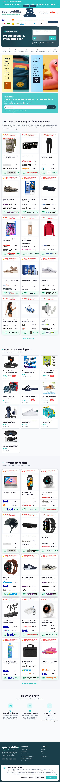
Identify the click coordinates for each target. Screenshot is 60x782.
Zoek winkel (52, 22)
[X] (7, 759)
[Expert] (45, 23)
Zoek (52, 38)
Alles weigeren (40, 777)
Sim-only (29, 12)
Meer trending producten (29, 683)
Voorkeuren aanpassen (27, 777)
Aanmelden (51, 107)
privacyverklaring (22, 110)
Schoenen (24, 751)
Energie (33, 6)
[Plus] (17, 23)
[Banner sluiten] (58, 5)
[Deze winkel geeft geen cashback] (37, 19)
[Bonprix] (31, 23)
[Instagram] (10, 759)
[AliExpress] (27, 23)
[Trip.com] (31, 20)
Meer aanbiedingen (29, 338)
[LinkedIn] (14, 759)
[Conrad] (36, 23)
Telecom (30, 9)
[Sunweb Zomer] (45, 20)
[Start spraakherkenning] (34, 38)
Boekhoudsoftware (30, 15)
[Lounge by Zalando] (40, 23)
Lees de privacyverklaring (50, 774)
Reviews (43, 749)
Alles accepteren (51, 777)
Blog (42, 751)
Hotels (26, 6)
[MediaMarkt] (17, 20)
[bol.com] (4, 20)
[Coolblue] (13, 20)
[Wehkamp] (36, 20)
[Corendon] (22, 20)
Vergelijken (44, 756)
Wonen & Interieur (25, 760)
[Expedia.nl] (40, 20)
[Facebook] (3, 759)
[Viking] (27, 20)
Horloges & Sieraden (26, 758)
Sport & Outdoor (25, 753)
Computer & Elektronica (27, 756)
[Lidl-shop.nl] (13, 23)
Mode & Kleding (25, 749)
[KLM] (22, 23)
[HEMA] (4, 23)
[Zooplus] (8, 23)
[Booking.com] (8, 20)
